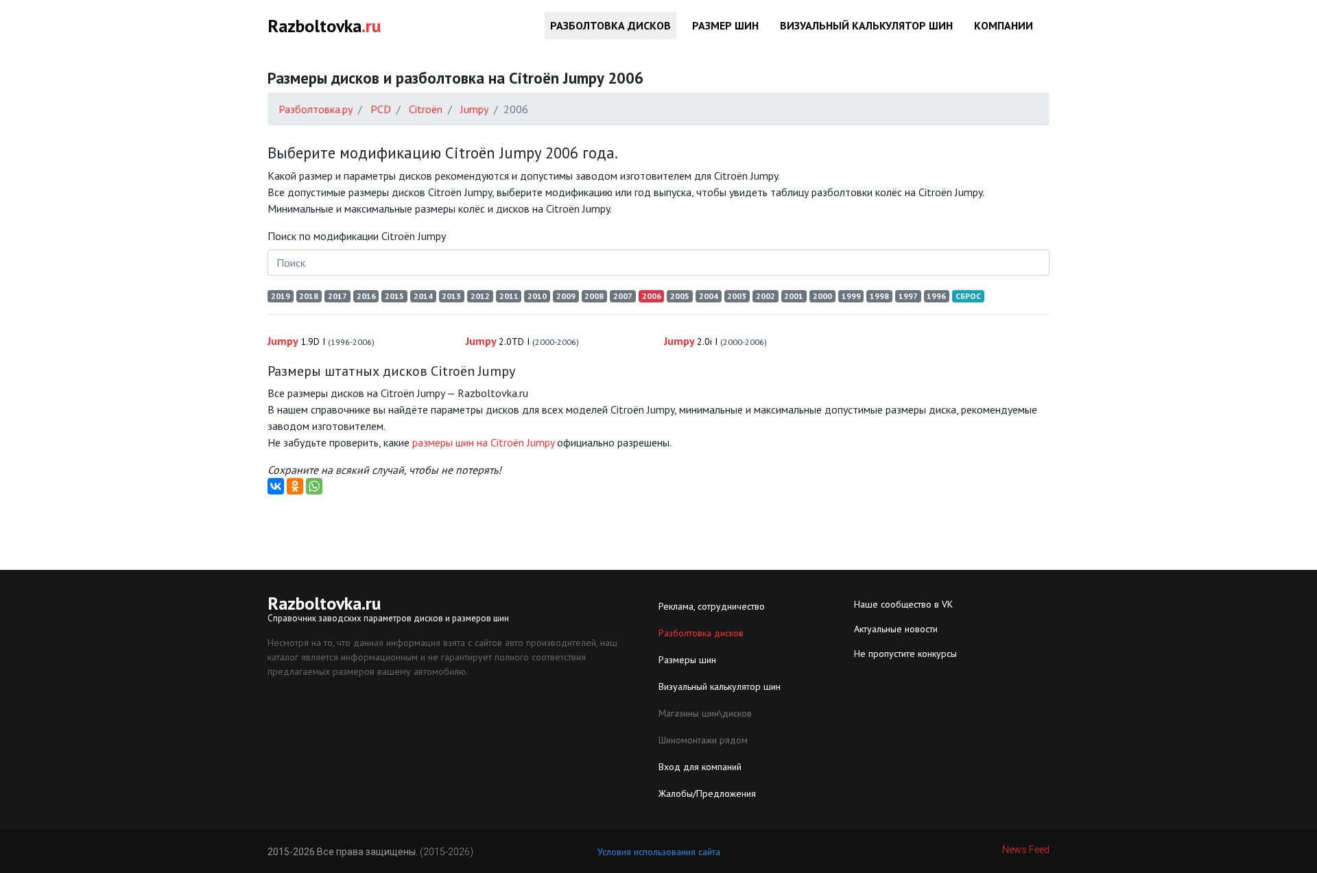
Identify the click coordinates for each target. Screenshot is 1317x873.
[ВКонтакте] (276, 486)
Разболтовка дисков (610, 25)
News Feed (1025, 849)
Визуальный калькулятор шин (866, 25)
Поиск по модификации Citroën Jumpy (357, 236)
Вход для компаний (699, 767)
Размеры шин (687, 660)
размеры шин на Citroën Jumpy (483, 442)
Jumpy (321, 341)
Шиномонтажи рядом (703, 740)
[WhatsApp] (314, 486)
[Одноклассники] (295, 486)
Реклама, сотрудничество (711, 606)
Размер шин (725, 25)
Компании (1003, 25)
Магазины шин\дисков (705, 713)
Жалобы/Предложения (707, 793)
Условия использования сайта (658, 852)
